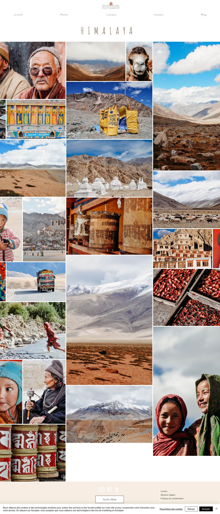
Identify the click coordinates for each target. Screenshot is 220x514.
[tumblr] (117, 489)
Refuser (191, 508)
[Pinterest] (109, 489)
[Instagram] (101, 489)
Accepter (206, 508)
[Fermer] (216, 509)
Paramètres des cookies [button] (171, 508)
